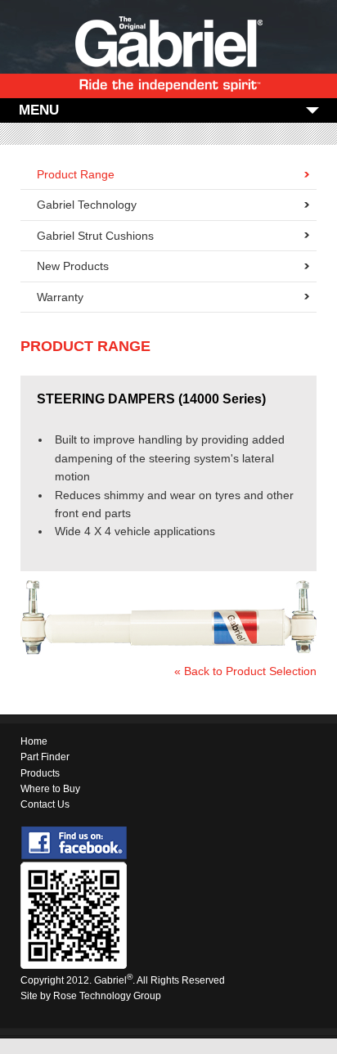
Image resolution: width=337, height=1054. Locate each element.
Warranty (60, 297)
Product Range (76, 174)
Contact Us (45, 804)
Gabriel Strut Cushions (95, 235)
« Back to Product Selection (245, 671)
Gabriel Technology (87, 204)
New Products (73, 266)
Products (40, 773)
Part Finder (45, 757)
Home (33, 741)
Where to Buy (50, 789)
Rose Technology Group (107, 996)
